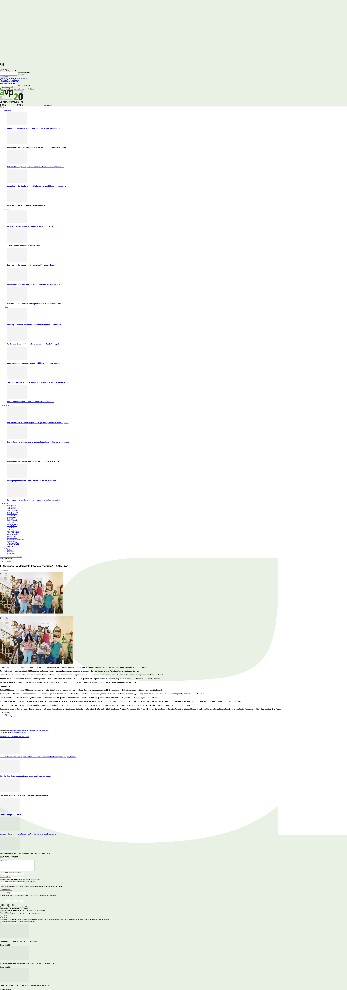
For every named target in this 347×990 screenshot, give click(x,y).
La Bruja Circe (11, 536)
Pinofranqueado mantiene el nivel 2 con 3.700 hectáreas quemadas (33, 128)
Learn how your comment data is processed (43, 896)
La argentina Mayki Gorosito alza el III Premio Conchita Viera (30, 226)
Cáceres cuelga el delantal (10, 815)
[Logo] (1, 107)
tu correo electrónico (23, 85)
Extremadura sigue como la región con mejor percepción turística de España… (37, 423)
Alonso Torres (11, 505)
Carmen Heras (11, 509)
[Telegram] (35, 722)
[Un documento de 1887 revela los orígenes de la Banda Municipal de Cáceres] (17, 340)
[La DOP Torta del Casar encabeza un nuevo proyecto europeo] (14, 982)
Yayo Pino (10, 546)
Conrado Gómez (12, 514)
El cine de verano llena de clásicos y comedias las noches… (30, 402)
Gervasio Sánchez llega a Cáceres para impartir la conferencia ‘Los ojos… (36, 304)
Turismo (6, 405)
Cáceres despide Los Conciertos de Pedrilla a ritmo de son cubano (33, 363)
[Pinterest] (16, 722)
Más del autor (23, 737)
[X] (9, 722)
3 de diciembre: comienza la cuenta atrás (23, 246)
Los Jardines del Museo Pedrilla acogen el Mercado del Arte (31, 265)
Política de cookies (29, 921)
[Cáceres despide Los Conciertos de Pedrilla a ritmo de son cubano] (17, 359)
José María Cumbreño (14, 531)
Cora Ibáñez (11, 515)
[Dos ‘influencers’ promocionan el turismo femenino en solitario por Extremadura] (17, 438)
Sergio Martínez (12, 538)
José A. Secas (11, 527)
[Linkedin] (22, 722)
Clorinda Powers (12, 512)
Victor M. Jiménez (13, 545)
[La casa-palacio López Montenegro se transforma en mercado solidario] (10, 830)
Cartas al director (12, 510)
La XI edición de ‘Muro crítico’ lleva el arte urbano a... (21, 941)
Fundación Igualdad (10, 716)
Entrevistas (10, 551)
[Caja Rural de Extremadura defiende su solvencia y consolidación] (10, 772)
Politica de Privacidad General (9, 80)
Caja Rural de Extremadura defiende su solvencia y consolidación (25, 776)
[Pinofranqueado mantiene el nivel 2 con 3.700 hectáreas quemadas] (17, 125)
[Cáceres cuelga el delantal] (10, 811)
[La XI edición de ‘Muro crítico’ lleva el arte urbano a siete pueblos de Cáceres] (14, 938)
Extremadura (7, 111)
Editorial (9, 550)
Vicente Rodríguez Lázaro (15, 539)
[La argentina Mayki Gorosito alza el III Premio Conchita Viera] (17, 223)
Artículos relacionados (9, 737)
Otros (5, 548)
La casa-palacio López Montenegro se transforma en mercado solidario (28, 834)
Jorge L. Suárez (12, 526)
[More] (42, 722)
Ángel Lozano (11, 507)
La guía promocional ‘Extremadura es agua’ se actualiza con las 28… (34, 500)
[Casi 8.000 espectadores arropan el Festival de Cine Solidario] (10, 792)
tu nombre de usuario (23, 72)
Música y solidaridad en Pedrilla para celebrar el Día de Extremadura (34, 325)
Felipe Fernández (12, 521)
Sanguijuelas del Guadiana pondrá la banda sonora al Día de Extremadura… (36, 186)
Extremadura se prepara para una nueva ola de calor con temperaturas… (35, 167)
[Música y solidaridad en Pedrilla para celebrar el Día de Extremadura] (17, 321)
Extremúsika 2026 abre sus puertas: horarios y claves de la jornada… (34, 284)
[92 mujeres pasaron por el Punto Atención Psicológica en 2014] (10, 850)
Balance (6, 714)
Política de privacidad (15, 921)
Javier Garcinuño (12, 524)
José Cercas (11, 529)
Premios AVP (11, 553)
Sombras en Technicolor (18, 732)
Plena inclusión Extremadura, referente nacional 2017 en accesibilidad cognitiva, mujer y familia (38, 757)
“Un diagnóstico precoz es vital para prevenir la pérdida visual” (29, 731)
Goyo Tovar (10, 522)
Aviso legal (3, 921)
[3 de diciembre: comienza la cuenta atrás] (17, 242)
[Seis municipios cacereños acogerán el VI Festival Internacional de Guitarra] (17, 379)
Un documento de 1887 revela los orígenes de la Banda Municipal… (33, 344)
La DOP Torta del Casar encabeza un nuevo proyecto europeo (24, 985)
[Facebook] (3, 722)
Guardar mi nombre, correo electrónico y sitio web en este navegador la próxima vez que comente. (33, 886)
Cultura (6, 307)
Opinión (6, 503)
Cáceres (6, 209)
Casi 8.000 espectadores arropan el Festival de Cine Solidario (24, 795)
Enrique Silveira (12, 519)
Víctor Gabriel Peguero (14, 543)
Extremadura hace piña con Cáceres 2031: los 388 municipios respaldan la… (37, 148)
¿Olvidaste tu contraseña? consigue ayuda (13, 78)
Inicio (1, 558)
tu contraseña (21, 74)
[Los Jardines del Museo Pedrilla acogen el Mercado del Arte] (17, 261)
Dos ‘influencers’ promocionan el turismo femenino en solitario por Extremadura (38, 442)
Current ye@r (4, 893)
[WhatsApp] (29, 722)
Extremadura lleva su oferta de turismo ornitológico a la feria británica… (35, 461)
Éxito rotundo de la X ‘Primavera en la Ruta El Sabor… (28, 205)
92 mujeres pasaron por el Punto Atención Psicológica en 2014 (25, 853)
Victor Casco (11, 541)
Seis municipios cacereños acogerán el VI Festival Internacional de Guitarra (37, 382)
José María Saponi (13, 533)
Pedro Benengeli (12, 534)
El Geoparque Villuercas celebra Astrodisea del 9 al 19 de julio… (32, 481)
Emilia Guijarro (11, 517)
